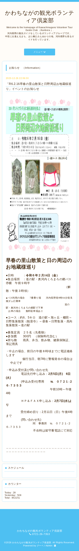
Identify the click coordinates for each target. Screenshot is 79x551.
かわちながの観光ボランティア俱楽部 (31, 542)
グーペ (40, 545)
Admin (49, 545)
